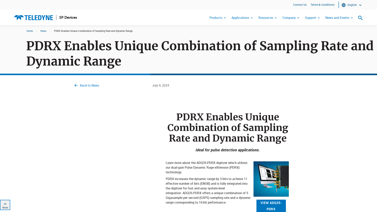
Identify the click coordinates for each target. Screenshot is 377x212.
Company (289, 18)
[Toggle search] (360, 18)
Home (30, 30)
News (43, 30)
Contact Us (300, 4)
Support (310, 18)
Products (216, 18)
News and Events (337, 18)
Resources (265, 18)
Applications (240, 18)
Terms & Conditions (323, 4)
